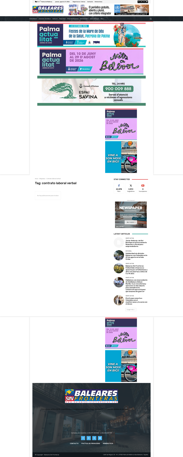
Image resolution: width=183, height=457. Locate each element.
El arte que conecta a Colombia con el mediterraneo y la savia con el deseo (136, 301)
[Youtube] (147, 2)
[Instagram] (141, 2)
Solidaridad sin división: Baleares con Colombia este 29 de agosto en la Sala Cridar (136, 256)
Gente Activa (130, 238)
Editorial (129, 251)
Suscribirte (143, 184)
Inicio (36, 179)
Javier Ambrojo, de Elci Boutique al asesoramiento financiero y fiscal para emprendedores (136, 243)
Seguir (131, 184)
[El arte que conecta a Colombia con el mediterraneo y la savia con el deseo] (119, 300)
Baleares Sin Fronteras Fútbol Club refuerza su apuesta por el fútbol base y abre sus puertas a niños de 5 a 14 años (137, 270)
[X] (144, 2)
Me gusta (119, 184)
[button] (150, 18)
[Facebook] (139, 2)
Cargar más (130, 309)
